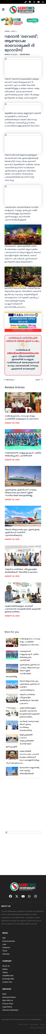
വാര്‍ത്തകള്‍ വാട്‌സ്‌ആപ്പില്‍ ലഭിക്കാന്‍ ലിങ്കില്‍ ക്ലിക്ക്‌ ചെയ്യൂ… (23, 339)
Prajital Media (36, 1019)
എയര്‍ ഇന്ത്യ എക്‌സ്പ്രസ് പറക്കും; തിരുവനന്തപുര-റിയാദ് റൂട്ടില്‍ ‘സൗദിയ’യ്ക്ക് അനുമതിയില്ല (21, 493)
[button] (3, 9)
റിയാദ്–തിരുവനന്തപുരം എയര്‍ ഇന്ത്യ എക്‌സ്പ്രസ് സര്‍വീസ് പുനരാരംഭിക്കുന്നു (22, 533)
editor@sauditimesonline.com (23, 353)
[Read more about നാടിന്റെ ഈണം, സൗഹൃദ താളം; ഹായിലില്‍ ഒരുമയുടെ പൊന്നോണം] (23, 402)
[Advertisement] (23, 804)
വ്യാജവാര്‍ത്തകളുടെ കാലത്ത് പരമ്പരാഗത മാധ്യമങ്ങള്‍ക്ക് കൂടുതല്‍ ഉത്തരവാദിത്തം (23, 609)
